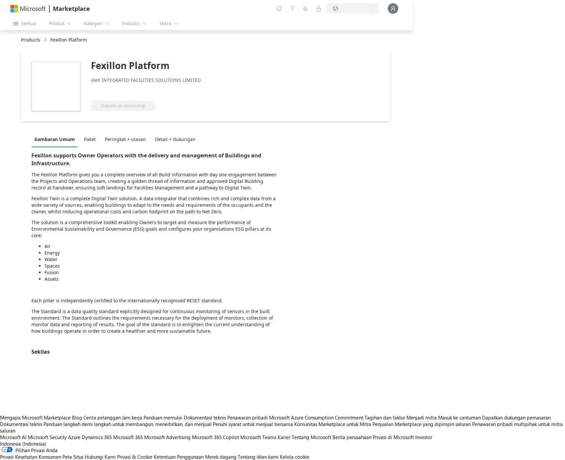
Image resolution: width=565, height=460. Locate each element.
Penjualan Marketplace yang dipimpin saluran (421, 424)
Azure (74, 437)
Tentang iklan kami (258, 456)
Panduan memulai (163, 417)
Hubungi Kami (100, 456)
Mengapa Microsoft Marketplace (35, 417)
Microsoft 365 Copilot (215, 437)
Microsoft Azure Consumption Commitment (317, 417)
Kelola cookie (294, 456)
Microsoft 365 (128, 437)
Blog (77, 417)
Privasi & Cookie (134, 456)
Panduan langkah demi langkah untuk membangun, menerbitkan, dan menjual (127, 424)
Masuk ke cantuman (459, 417)
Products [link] (30, 40)
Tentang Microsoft (311, 437)
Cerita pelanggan (102, 417)
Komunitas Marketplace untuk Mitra (332, 424)
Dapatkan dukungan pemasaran (516, 417)
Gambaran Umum (54, 139)
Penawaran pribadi (247, 417)
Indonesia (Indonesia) (23, 443)
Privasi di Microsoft (393, 437)
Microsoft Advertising (167, 437)
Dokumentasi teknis (205, 417)
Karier (284, 437)
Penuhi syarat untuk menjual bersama (253, 424)
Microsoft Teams (258, 437)
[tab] (56, 139)
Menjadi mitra (421, 417)
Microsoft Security (47, 437)
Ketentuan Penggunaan (179, 456)
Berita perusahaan (352, 437)
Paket (90, 139)
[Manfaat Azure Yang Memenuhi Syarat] (117, 90)
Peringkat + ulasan (125, 139)
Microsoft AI (13, 437)
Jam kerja (132, 417)
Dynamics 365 (97, 437)
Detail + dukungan (175, 139)
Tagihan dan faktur (385, 417)
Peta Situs (72, 456)
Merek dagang (220, 456)
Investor (423, 437)
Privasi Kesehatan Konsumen (30, 456)
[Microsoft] (28, 8)
